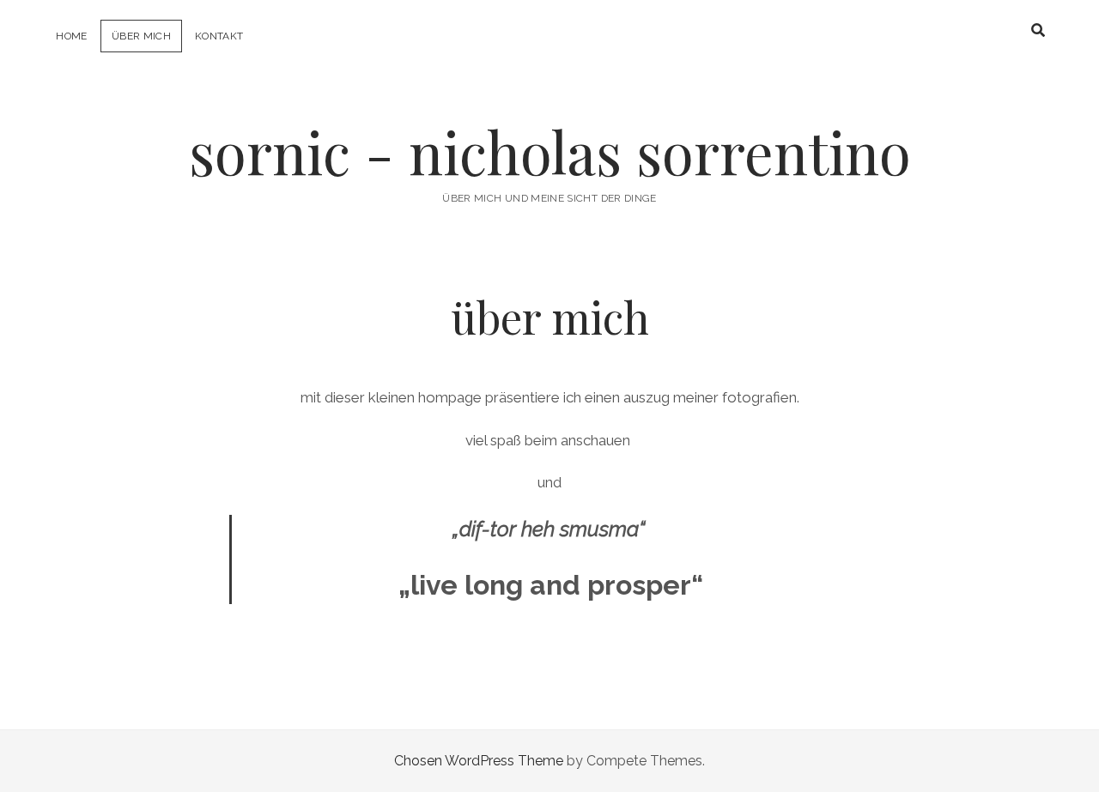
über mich (141, 36)
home (71, 36)
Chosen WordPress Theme (478, 761)
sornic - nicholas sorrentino (550, 151)
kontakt (219, 36)
